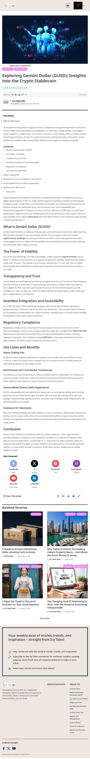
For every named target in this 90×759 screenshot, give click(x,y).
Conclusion (11, 191)
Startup (81, 514)
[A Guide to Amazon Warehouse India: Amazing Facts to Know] (22, 528)
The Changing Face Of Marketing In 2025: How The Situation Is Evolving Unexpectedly (67, 604)
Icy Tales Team (18, 101)
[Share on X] (12, 94)
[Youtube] (13, 482)
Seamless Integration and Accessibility (22, 162)
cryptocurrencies (69, 256)
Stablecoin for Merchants (14, 187)
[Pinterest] (55, 467)
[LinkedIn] (34, 482)
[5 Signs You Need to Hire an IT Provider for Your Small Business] (22, 581)
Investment (20, 69)
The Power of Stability (15, 154)
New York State (79, 331)
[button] (68, 5)
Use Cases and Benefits (16, 170)
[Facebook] (13, 467)
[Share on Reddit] (19, 94)
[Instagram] (76, 467)
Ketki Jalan (8, 556)
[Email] (73, 496)
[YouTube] (14, 748)
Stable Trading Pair (11, 175)
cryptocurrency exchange (14, 238)
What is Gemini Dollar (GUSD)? (19, 150)
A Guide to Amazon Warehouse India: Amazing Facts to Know (19, 550)
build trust (46, 337)
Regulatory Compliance (16, 166)
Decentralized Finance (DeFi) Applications (21, 183)
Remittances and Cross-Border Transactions (22, 179)
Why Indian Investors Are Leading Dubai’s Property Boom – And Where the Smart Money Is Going (67, 552)
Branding (24, 566)
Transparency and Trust (16, 158)
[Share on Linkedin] (15, 94)
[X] (34, 467)
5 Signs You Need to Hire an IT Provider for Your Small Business (20, 603)
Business (8, 69)
